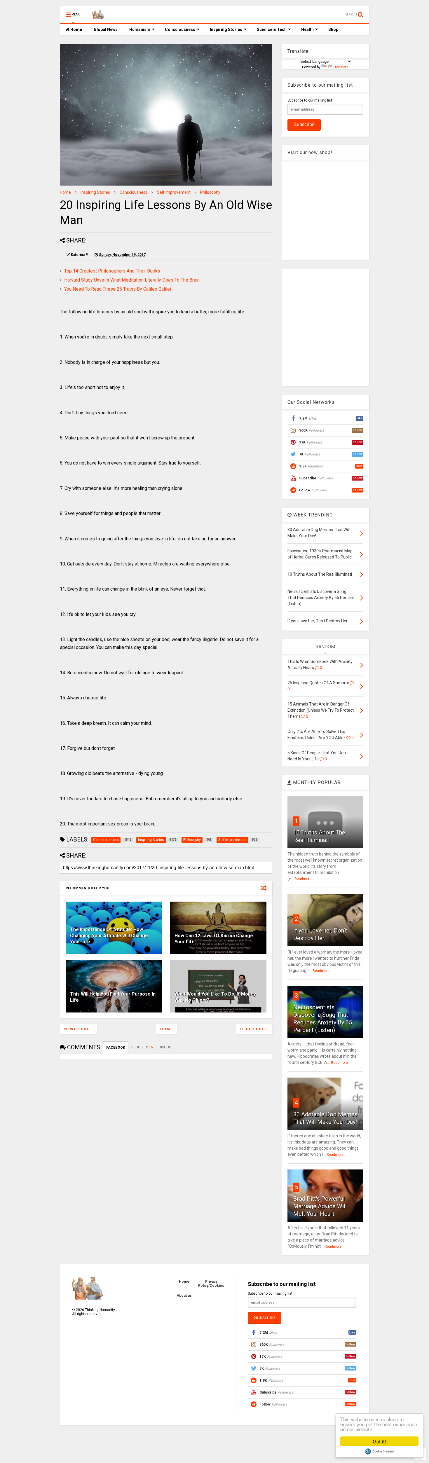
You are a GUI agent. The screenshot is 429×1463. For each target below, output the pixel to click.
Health (307, 29)
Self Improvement (174, 192)
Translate (340, 67)
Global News (106, 29)
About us (184, 1295)
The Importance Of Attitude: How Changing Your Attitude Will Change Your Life (109, 936)
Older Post (254, 1029)
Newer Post (78, 1029)
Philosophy (210, 192)
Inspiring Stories (226, 29)
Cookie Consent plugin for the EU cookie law (379, 1451)
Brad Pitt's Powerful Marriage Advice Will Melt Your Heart (320, 1206)
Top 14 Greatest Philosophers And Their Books (112, 271)
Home (75, 29)
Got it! (379, 1441)
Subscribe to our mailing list (309, 100)
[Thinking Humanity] (98, 16)
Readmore (302, 879)
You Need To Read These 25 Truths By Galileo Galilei (117, 289)
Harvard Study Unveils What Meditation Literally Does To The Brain (132, 280)
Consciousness (180, 29)
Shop (333, 29)
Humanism (139, 29)
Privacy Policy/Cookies (211, 1283)
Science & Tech (272, 29)
